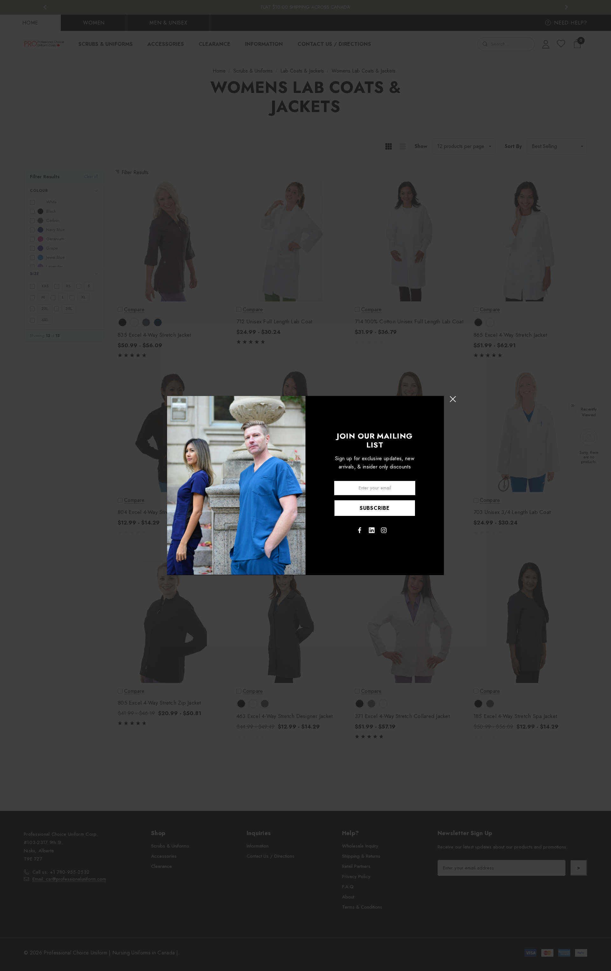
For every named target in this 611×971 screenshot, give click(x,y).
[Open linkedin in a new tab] (372, 530)
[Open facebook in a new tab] (359, 530)
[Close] (453, 399)
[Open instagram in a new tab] (384, 530)
